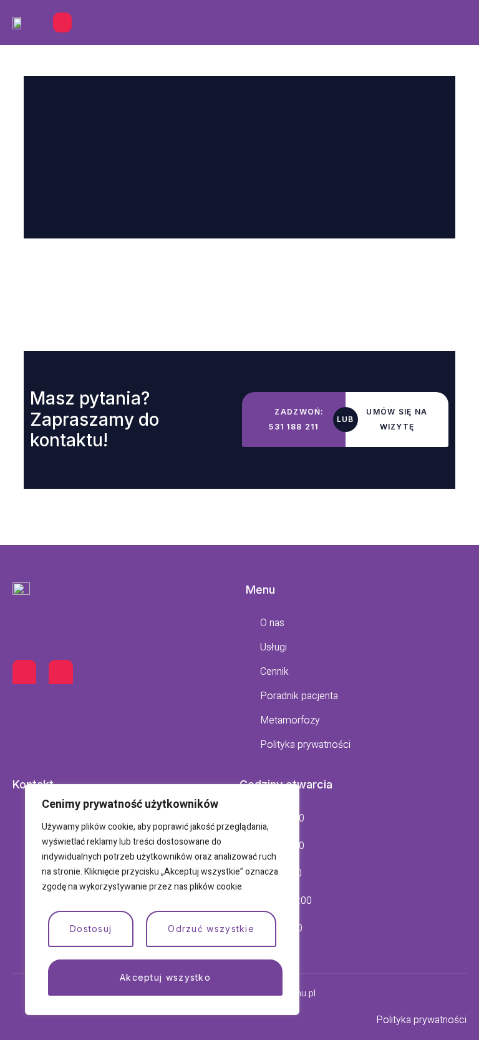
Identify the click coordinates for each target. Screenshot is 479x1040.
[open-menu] (62, 22)
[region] (162, 899)
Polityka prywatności (421, 1020)
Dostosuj (91, 928)
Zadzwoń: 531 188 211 (296, 419)
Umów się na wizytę (396, 419)
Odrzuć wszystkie (211, 928)
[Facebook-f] (24, 672)
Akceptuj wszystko (165, 977)
